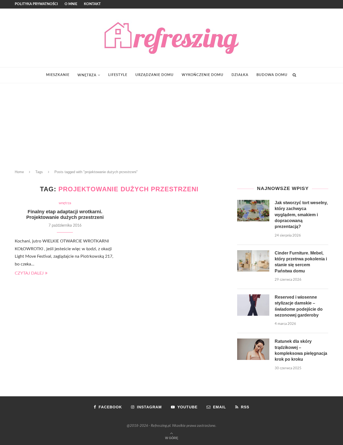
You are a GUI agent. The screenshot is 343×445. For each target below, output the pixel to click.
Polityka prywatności (36, 4)
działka (240, 75)
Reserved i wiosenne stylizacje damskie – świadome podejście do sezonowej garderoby (299, 306)
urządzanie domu (154, 75)
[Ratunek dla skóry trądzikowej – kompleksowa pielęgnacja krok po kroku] (253, 349)
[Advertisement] (171, 123)
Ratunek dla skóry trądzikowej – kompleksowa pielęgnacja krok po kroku (301, 350)
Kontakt (92, 4)
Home (19, 172)
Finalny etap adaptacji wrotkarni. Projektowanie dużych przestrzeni (65, 214)
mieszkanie (57, 75)
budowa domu (272, 75)
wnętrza (86, 75)
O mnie (71, 4)
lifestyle (117, 75)
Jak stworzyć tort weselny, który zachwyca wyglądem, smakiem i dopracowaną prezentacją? (301, 214)
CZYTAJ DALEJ (29, 273)
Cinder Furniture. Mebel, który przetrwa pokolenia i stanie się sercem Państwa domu (301, 262)
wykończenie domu (202, 75)
